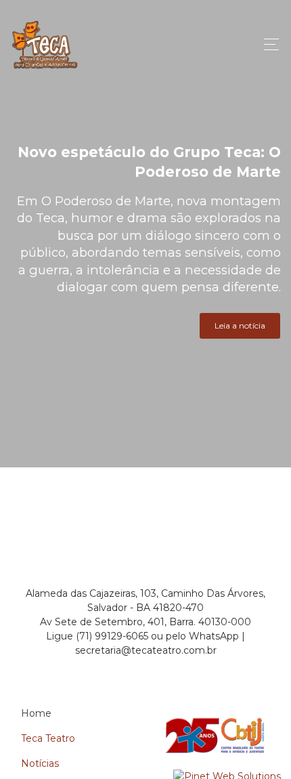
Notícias (40, 763)
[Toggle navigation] (267, 44)
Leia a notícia (240, 325)
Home (36, 713)
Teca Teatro (48, 738)
